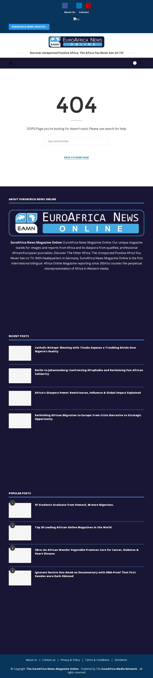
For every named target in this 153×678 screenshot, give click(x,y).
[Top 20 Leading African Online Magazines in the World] (20, 532)
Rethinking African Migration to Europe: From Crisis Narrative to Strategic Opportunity (88, 417)
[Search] (125, 61)
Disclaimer (121, 660)
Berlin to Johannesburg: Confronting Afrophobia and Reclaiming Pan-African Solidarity (89, 372)
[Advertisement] (76, 303)
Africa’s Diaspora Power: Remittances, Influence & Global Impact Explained (88, 392)
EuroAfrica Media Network (119, 669)
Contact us (48, 660)
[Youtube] (88, 5)
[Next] (63, 27)
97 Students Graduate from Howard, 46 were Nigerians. (74, 504)
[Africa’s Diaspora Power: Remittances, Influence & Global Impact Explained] (20, 398)
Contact (84, 12)
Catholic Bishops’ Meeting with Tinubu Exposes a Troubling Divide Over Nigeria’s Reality (85, 349)
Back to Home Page (76, 157)
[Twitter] (72, 4)
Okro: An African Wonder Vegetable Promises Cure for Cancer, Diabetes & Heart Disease (87, 551)
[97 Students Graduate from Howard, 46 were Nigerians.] (20, 510)
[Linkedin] (79, 5)
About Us (69, 12)
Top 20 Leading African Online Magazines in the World (73, 527)
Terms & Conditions (97, 660)
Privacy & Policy (70, 660)
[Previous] (54, 27)
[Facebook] (65, 5)
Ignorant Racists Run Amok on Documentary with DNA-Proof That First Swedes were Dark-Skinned (85, 574)
